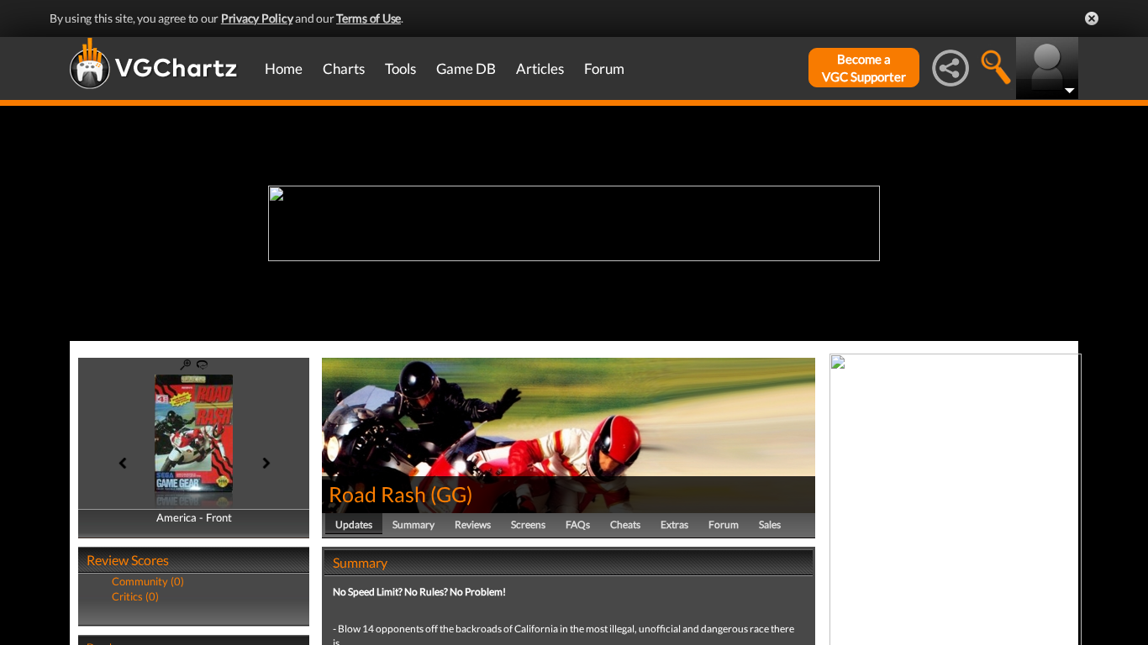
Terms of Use (368, 18)
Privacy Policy (257, 18)
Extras (674, 524)
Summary (413, 524)
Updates (353, 524)
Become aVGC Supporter (864, 67)
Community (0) (148, 581)
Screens (528, 524)
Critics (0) (135, 596)
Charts (344, 68)
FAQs (578, 524)
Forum (604, 68)
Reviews (473, 524)
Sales (770, 524)
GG (451, 493)
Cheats (625, 524)
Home (284, 68)
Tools (400, 68)
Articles (540, 68)
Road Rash (377, 493)
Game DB (466, 68)
